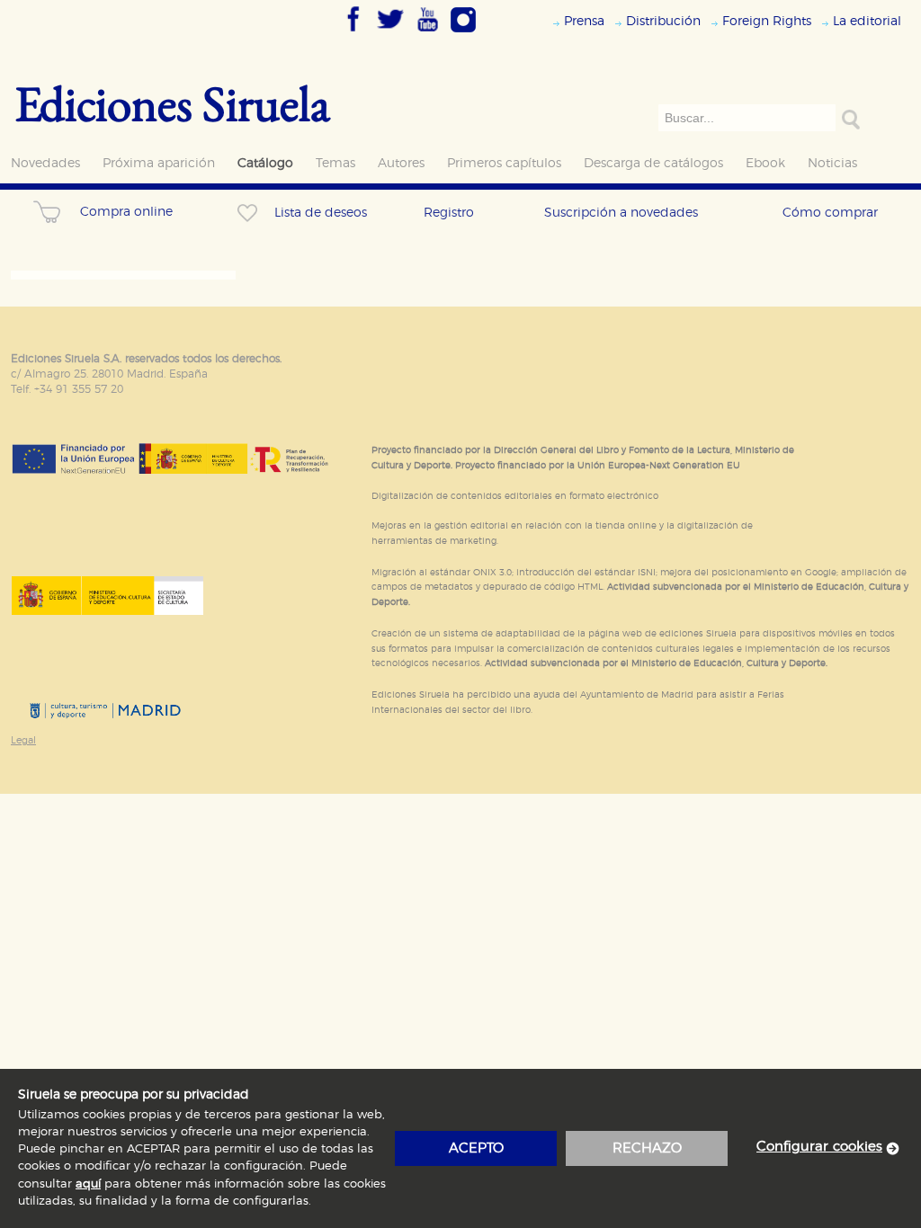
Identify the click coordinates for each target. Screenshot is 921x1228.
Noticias (832, 163)
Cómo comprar (830, 212)
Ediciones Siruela (172, 103)
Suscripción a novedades (621, 212)
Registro (449, 212)
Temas (335, 163)
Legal (23, 740)
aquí (88, 1184)
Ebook (765, 163)
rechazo (647, 1148)
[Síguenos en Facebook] (353, 33)
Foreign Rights (766, 21)
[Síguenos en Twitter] (390, 33)
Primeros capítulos (504, 163)
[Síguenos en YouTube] (427, 33)
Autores (401, 163)
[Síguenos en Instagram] (463, 33)
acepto (476, 1148)
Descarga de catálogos (653, 163)
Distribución (663, 21)
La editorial (867, 21)
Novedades (45, 163)
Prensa (584, 21)
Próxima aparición (159, 163)
